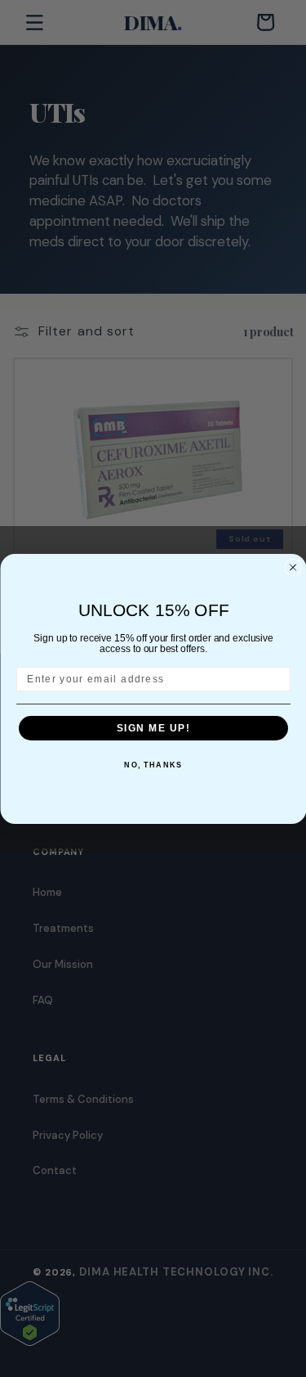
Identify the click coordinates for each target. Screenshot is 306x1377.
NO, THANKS (153, 765)
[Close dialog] (293, 567)
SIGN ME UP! (153, 727)
